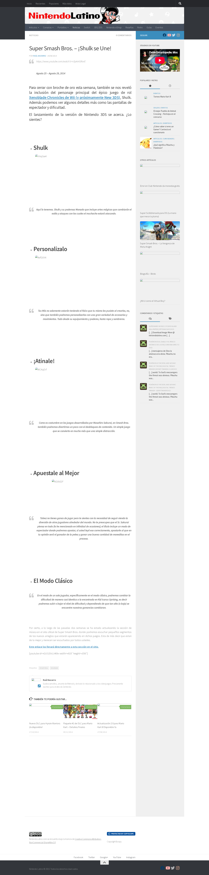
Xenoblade (54, 668)
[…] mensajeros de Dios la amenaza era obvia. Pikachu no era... (162, 354)
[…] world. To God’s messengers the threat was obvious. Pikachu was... (163, 375)
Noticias (76, 27)
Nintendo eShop (114, 27)
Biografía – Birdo (148, 273)
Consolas (47, 27)
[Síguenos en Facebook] (164, 35)
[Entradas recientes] (170, 86)
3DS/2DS (98, 27)
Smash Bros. (44, 668)
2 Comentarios (91, 707)
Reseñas (129, 27)
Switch (87, 27)
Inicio (29, 3)
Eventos (159, 27)
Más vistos (67, 3)
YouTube (117, 857)
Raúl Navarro (39, 56)
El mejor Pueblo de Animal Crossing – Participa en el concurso (164, 114)
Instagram (130, 857)
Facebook (78, 857)
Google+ (104, 857)
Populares (54, 3)
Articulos (33, 27)
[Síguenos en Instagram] (178, 35)
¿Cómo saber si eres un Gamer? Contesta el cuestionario (163, 129)
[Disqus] (80, 777)
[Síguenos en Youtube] (169, 35)
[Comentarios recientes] (150, 319)
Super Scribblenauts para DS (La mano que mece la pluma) (158, 214)
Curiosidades (168, 139)
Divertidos (167, 123)
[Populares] (150, 86)
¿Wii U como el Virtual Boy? (152, 300)
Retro (140, 27)
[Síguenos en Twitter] (173, 35)
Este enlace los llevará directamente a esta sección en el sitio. (64, 646)
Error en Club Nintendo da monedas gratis (160, 185)
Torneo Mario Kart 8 (162, 96)
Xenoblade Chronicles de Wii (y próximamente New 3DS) (74, 97)
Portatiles (62, 27)
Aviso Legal (80, 3)
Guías (149, 27)
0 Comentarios (124, 35)
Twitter (91, 857)
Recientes (40, 3)
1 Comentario (125, 707)
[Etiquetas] (170, 319)
